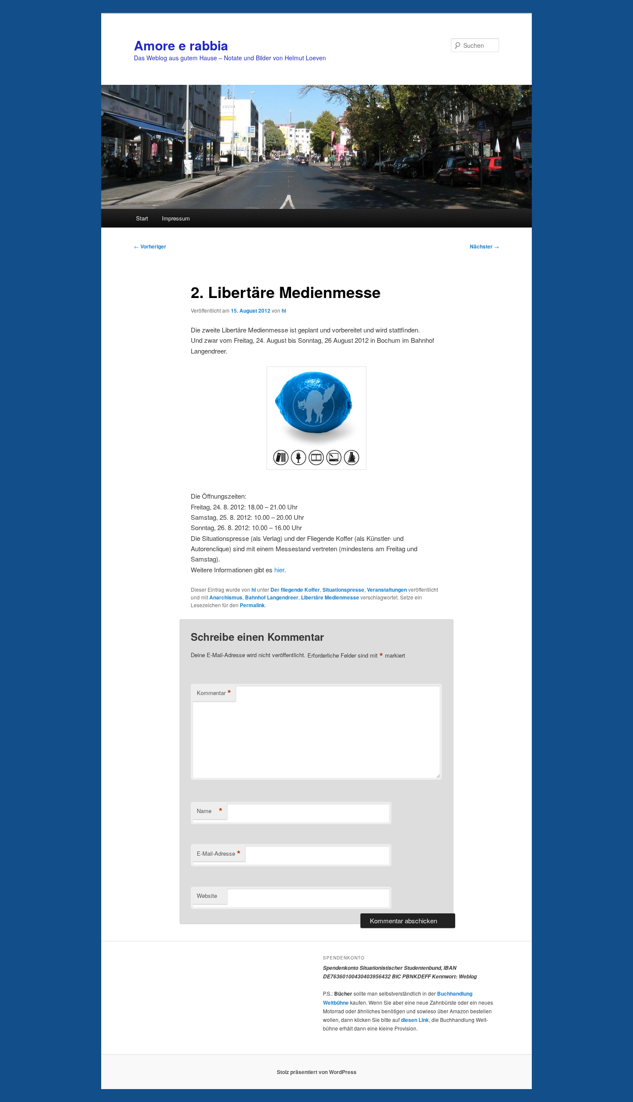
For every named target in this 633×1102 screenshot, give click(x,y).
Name (210, 811)
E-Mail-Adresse (219, 853)
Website (207, 895)
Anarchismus (225, 597)
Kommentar (214, 693)
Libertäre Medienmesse (330, 597)
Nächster (484, 246)
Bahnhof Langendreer (271, 597)
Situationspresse (343, 589)
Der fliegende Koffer (295, 589)
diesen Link (415, 1020)
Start (142, 218)
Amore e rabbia (181, 45)
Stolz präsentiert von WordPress (317, 1072)
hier (279, 569)
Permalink (252, 605)
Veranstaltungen (387, 589)
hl (284, 310)
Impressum (176, 218)
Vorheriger (150, 246)
